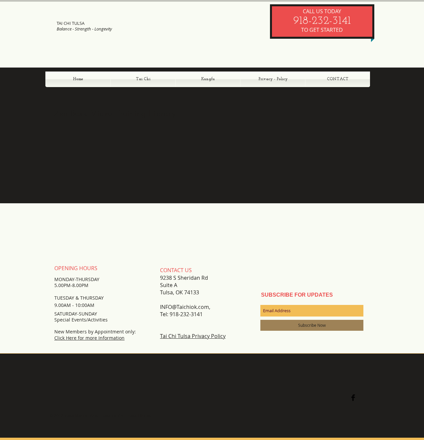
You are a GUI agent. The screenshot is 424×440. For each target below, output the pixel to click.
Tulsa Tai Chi (113, 415)
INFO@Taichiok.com (184, 307)
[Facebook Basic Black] (353, 397)
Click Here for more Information (89, 338)
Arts (93, 415)
